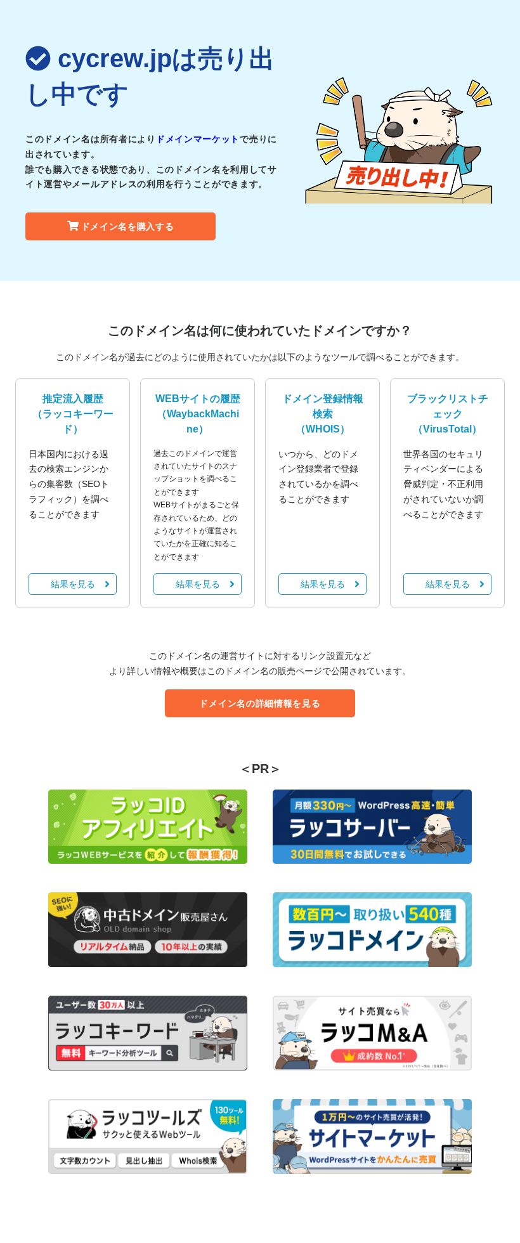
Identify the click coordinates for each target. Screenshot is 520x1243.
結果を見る (73, 584)
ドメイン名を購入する (127, 226)
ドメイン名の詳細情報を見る (259, 703)
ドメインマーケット (198, 139)
